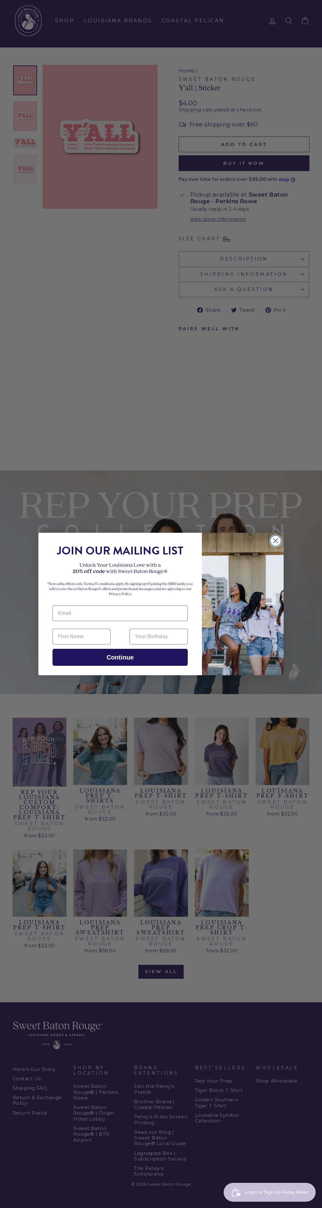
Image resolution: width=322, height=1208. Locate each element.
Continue (120, 657)
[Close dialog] (275, 540)
